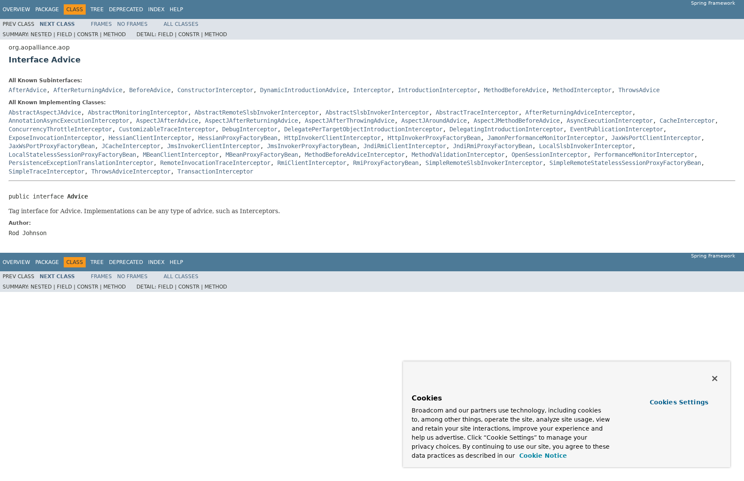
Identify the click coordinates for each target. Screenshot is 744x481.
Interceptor (372, 90)
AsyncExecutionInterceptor (610, 120)
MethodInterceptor (582, 90)
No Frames (132, 24)
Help (176, 9)
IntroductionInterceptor (437, 90)
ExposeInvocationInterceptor (55, 137)
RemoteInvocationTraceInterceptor (215, 162)
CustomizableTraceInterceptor (167, 129)
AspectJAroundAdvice (434, 120)
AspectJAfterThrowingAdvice (349, 120)
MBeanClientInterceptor (181, 154)
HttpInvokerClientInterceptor (332, 137)
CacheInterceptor (687, 120)
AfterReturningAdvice (87, 90)
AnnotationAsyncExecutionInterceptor (69, 120)
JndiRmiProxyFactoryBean (492, 146)
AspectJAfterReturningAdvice (251, 120)
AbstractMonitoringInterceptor (138, 112)
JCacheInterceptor (131, 146)
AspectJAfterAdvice (167, 120)
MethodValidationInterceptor (458, 154)
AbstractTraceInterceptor (477, 112)
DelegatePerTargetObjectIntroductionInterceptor (363, 129)
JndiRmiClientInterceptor (404, 146)
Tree (97, 9)
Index (156, 9)
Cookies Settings (679, 402)
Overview (16, 9)
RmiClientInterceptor (311, 162)
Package (47, 9)
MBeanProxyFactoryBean (262, 154)
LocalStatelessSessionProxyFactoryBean (72, 154)
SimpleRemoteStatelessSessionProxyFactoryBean (625, 162)
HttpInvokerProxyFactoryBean (434, 137)
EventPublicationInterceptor (616, 129)
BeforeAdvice (149, 90)
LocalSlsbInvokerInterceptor (585, 146)
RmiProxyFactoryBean (385, 162)
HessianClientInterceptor (149, 137)
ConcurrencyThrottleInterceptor (60, 129)
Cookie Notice (542, 455)
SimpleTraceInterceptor (46, 171)
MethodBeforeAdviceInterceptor (355, 154)
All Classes (181, 24)
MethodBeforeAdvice (515, 90)
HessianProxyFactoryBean (237, 137)
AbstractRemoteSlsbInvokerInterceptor (257, 112)
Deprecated (126, 9)
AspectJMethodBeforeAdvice (517, 120)
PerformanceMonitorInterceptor (644, 154)
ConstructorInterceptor (215, 90)
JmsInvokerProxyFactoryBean (311, 146)
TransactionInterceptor (215, 171)
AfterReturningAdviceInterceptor (578, 112)
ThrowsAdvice (639, 90)
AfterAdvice (27, 90)
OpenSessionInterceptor (549, 154)
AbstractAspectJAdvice (45, 112)
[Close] (714, 378)
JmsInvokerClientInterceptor (213, 146)
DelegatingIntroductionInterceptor (506, 129)
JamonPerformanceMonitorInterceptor (545, 137)
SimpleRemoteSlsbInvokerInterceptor (483, 162)
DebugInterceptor (249, 129)
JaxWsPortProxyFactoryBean (52, 146)
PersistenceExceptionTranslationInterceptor (81, 162)
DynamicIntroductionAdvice (303, 90)
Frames (101, 24)
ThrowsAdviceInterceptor (130, 171)
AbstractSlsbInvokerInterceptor (377, 112)
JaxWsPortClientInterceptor (656, 137)
